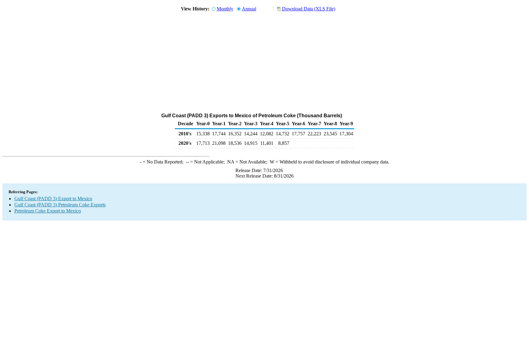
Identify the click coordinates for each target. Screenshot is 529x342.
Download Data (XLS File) (308, 8)
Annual (249, 8)
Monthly (225, 8)
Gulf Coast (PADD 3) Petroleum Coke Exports (60, 204)
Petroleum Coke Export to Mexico (47, 210)
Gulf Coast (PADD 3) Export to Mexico (53, 198)
